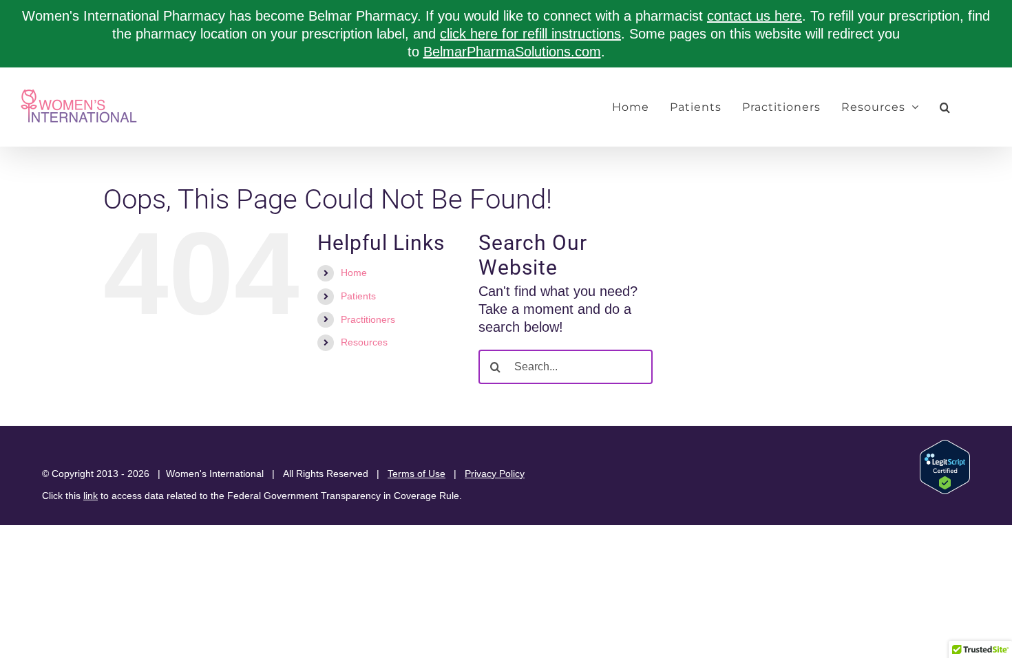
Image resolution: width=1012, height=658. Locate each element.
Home (354, 272)
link (90, 495)
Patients (358, 295)
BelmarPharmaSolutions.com (512, 51)
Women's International (215, 473)
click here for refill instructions (530, 33)
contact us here (754, 15)
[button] (945, 107)
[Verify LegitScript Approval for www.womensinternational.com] (945, 446)
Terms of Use (416, 473)
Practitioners (368, 319)
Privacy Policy (495, 473)
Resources (364, 342)
